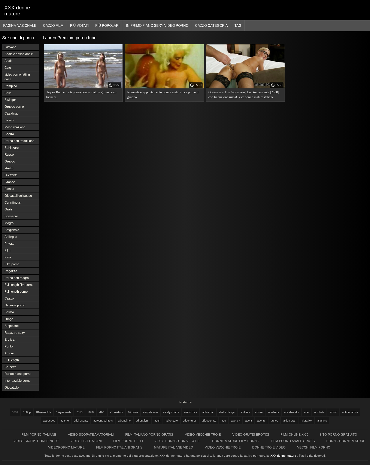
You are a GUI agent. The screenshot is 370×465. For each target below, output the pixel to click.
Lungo (8, 319)
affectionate (209, 420)
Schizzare (11, 147)
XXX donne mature (17, 10)
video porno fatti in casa (17, 77)
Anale (8, 61)
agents (261, 420)
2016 (79, 412)
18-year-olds (43, 412)
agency (235, 420)
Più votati (79, 25)
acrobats (319, 412)
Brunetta (10, 367)
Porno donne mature (345, 441)
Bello (7, 93)
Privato (9, 243)
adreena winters (103, 420)
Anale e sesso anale (18, 54)
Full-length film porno (18, 284)
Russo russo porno (17, 374)
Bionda (9, 189)
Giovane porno (14, 305)
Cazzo (9, 298)
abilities (245, 412)
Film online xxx (294, 434)
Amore (9, 353)
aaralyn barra (171, 412)
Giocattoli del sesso (18, 195)
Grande (9, 182)
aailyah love (150, 412)
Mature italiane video (174, 447)
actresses (49, 420)
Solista (9, 312)
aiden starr (289, 420)
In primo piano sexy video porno (157, 25)
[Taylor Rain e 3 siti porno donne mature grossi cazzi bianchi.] (83, 87)
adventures (190, 420)
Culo (7, 67)
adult (157, 420)
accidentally (291, 412)
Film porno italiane (39, 434)
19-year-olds (63, 412)
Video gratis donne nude (36, 441)
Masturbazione (14, 127)
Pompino (10, 86)
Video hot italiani (86, 441)
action (333, 412)
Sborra (9, 134)
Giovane (10, 47)
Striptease (11, 326)
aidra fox (306, 420)
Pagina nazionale (19, 25)
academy (273, 412)
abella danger (227, 412)
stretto (8, 168)
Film (7, 250)
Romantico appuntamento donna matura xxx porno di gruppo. (163, 94)
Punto (8, 346)
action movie (350, 412)
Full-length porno (16, 291)
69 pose (133, 412)
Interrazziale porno (17, 380)
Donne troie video (269, 447)
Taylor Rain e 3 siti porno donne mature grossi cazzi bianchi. (81, 94)
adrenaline (124, 420)
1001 (15, 412)
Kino (7, 257)
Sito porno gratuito (338, 434)
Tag (237, 25)
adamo (64, 420)
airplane (322, 420)
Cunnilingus (12, 202)
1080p (27, 412)
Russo (9, 154)
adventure (172, 420)
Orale (8, 209)
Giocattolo (11, 387)
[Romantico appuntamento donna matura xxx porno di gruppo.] (164, 87)
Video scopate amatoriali (91, 434)
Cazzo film (53, 25)
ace (306, 412)
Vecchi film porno (313, 447)
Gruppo (9, 161)
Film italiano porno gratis (149, 434)
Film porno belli (128, 441)
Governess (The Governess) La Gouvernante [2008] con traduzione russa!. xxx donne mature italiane (243, 94)
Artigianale (11, 230)
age (223, 420)
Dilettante (11, 175)
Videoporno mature (66, 447)
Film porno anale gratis (293, 441)
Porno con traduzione (19, 141)
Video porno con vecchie (177, 441)
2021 (102, 412)
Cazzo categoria (211, 25)
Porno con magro (16, 278)
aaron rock (190, 412)
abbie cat (208, 412)
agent (248, 420)
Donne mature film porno (236, 441)
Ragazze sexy (14, 332)
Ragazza (10, 271)
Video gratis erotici (251, 434)
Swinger (10, 99)
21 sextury (116, 412)
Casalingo (11, 113)
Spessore (11, 216)
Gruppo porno (14, 106)
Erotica (9, 339)
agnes (274, 420)
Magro (8, 223)
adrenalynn (142, 420)
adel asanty (81, 420)
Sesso (8, 120)
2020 (91, 412)
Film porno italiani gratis (119, 447)
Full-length (11, 360)
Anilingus (10, 236)
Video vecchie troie (203, 434)
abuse (259, 412)
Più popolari (107, 25)
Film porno (11, 264)
